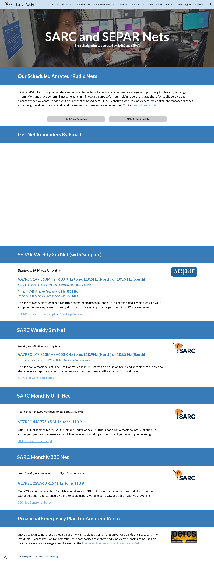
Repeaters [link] (153, 4)
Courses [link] (122, 4)
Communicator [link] (102, 4)
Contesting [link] (182, 4)
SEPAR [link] (65, 4)
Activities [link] (82, 4)
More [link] (198, 4)
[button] (210, 4)
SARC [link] (51, 4)
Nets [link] (169, 4)
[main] (107, 38)
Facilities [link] (136, 4)
